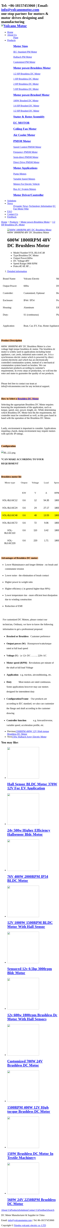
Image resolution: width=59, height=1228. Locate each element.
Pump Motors (19, 174)
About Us (12, 35)
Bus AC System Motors (24, 189)
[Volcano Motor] (14, 26)
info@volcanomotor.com (20, 10)
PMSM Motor (22, 141)
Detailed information (17, 271)
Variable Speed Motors (24, 179)
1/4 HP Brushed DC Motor (26, 105)
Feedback (11, 217)
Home (10, 32)
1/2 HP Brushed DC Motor (26, 111)
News (10, 203)
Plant (15, 37)
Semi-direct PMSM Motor (25, 157)
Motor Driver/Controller (28, 195)
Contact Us (12, 214)
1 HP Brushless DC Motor (26, 79)
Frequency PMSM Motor (25, 152)
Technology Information (40, 206)
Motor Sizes (20, 46)
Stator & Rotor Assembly (29, 116)
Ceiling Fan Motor (24, 128)
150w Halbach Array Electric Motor (29, 736)
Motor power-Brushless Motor (32, 67)
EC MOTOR (21, 122)
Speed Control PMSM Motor (27, 147)
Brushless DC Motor (28, 398)
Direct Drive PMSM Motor (26, 162)
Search (51, 1210)
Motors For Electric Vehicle (26, 184)
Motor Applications (25, 168)
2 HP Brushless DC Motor (26, 84)
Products (11, 40)
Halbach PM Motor (22, 57)
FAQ (9, 211)
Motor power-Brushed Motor (31, 94)
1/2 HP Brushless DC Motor (26, 73)
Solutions (11, 200)
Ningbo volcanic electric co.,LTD (30, 1225)
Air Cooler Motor (24, 135)
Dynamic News (20, 206)
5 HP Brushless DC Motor (26, 89)
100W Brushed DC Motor (25, 100)
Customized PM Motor (24, 62)
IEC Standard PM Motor (25, 52)
